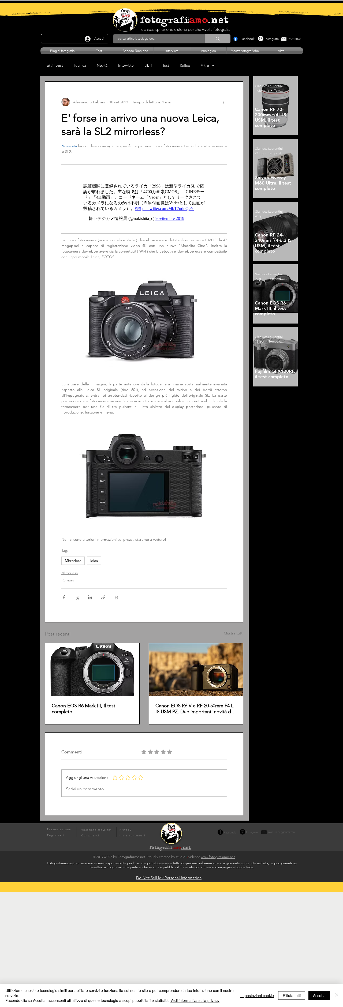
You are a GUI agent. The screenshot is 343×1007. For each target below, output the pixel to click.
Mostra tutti (233, 633)
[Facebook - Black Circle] (220, 832)
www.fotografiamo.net (218, 857)
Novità (102, 65)
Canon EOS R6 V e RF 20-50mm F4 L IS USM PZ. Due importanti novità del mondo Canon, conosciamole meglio (195, 709)
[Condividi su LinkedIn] (90, 597)
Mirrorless (73, 560)
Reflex (185, 65)
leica (94, 560)
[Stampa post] (116, 597)
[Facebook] (235, 39)
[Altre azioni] (224, 102)
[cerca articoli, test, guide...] (217, 38)
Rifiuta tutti (292, 995)
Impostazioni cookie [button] (257, 995)
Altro (205, 65)
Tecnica (80, 65)
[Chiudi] (336, 995)
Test (165, 65)
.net (186, 848)
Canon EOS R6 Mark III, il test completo (83, 709)
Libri (148, 65)
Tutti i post (54, 65)
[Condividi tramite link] (103, 597)
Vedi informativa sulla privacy (194, 1000)
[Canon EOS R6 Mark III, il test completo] (92, 669)
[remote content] (144, 202)
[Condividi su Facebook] (63, 597)
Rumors (67, 580)
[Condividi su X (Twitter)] (77, 597)
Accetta (319, 995)
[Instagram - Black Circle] (242, 832)
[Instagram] (260, 38)
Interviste (126, 65)
